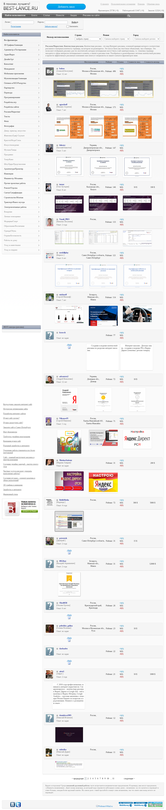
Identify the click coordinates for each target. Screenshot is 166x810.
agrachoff (63, 104)
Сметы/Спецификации (13, 193)
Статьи (46, 15)
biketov (62, 145)
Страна (78, 35)
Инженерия (8, 174)
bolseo (62, 68)
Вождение (8, 212)
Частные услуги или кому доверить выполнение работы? (17, 472)
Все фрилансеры (10, 40)
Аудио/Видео (9, 54)
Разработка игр (10, 102)
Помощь (141, 4)
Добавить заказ (66, 6)
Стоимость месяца (151, 62)
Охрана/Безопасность (12, 236)
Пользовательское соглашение (123, 4)
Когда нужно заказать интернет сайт (17, 404)
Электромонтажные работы (15, 207)
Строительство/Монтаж (13, 197)
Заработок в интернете (12, 489)
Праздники (8, 154)
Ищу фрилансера (10, 432)
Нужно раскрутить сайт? (13, 423)
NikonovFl (63, 418)
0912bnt (62, 561)
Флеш (6, 121)
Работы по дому (10, 240)
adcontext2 (63, 376)
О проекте (105, 4)
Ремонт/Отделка (10, 188)
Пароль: (41, 22)
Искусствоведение (11, 145)
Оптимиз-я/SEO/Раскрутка (15, 83)
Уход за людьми (10, 250)
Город (135, 35)
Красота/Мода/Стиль (12, 140)
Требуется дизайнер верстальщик (16, 436)
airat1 (61, 671)
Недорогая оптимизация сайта (15, 409)
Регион (106, 35)
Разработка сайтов (11, 107)
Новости (60, 15)
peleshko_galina (66, 626)
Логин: (7, 22)
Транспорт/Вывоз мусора (14, 202)
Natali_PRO (64, 219)
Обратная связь (153, 4)
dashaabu (63, 648)
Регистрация (16, 26)
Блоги (34, 15)
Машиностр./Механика (13, 178)
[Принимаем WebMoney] (126, 806)
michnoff (63, 294)
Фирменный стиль (10, 494)
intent (61, 184)
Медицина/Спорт (11, 221)
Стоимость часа (133, 62)
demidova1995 (65, 715)
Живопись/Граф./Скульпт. (14, 136)
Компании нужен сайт (12, 441)
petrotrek (63, 538)
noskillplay (63, 253)
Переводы (8, 93)
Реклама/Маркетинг (12, 112)
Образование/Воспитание (14, 226)
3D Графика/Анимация (13, 45)
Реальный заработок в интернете (16, 446)
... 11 (112, 778)
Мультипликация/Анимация (15, 78)
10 (108, 778)
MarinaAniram (65, 460)
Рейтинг (109, 62)
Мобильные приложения (14, 73)
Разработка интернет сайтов (14, 413)
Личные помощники (12, 216)
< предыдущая (78, 778)
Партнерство (9, 88)
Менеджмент (9, 69)
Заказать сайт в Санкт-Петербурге (17, 427)
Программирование (12, 97)
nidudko (62, 749)
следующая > (129, 778)
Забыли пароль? (51, 26)
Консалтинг (8, 64)
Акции (73, 15)
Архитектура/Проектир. (14, 169)
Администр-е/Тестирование (15, 50)
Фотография (9, 126)
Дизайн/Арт (9, 59)
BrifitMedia (64, 500)
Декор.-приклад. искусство (15, 131)
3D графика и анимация (13, 485)
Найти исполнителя (15, 15)
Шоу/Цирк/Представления (15, 164)
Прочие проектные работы (15, 183)
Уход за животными (12, 245)
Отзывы (120, 62)
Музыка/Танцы (10, 150)
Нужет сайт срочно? (11, 418)
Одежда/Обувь (10, 231)
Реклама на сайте (91, 15)
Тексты (7, 116)
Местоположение (91, 62)
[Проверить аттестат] (140, 806)
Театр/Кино (8, 159)
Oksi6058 (63, 603)
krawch (62, 332)
